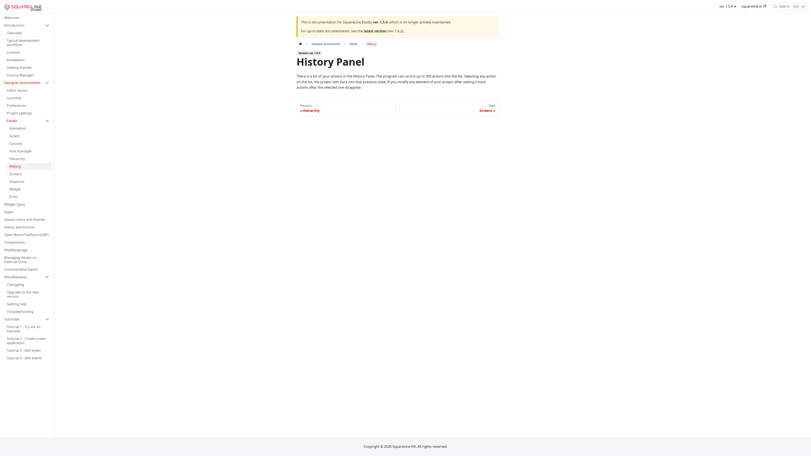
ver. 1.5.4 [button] (726, 6)
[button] (27, 25)
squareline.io (752, 6)
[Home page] (301, 44)
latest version (375, 31)
